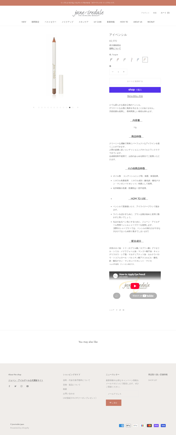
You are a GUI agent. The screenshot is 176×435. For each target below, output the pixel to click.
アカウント (145, 13)
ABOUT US (137, 21)
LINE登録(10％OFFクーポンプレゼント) (79, 398)
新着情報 (111, 21)
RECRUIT (151, 21)
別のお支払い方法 (135, 96)
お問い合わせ (69, 393)
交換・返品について (71, 384)
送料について (115, 48)
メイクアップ (67, 21)
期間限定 (35, 21)
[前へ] (33, 107)
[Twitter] (120, 310)
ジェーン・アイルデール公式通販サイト (25, 380)
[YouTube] (27, 386)
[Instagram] (21, 386)
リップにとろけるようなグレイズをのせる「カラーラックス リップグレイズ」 (88, 3)
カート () (165, 12)
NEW (24, 21)
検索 (155, 13)
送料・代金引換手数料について (76, 380)
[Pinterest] (123, 310)
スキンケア (83, 21)
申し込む (114, 402)
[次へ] (77, 107)
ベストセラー (50, 21)
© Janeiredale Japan (17, 424)
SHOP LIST (152, 380)
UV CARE (98, 21)
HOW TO (124, 21)
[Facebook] (117, 310)
